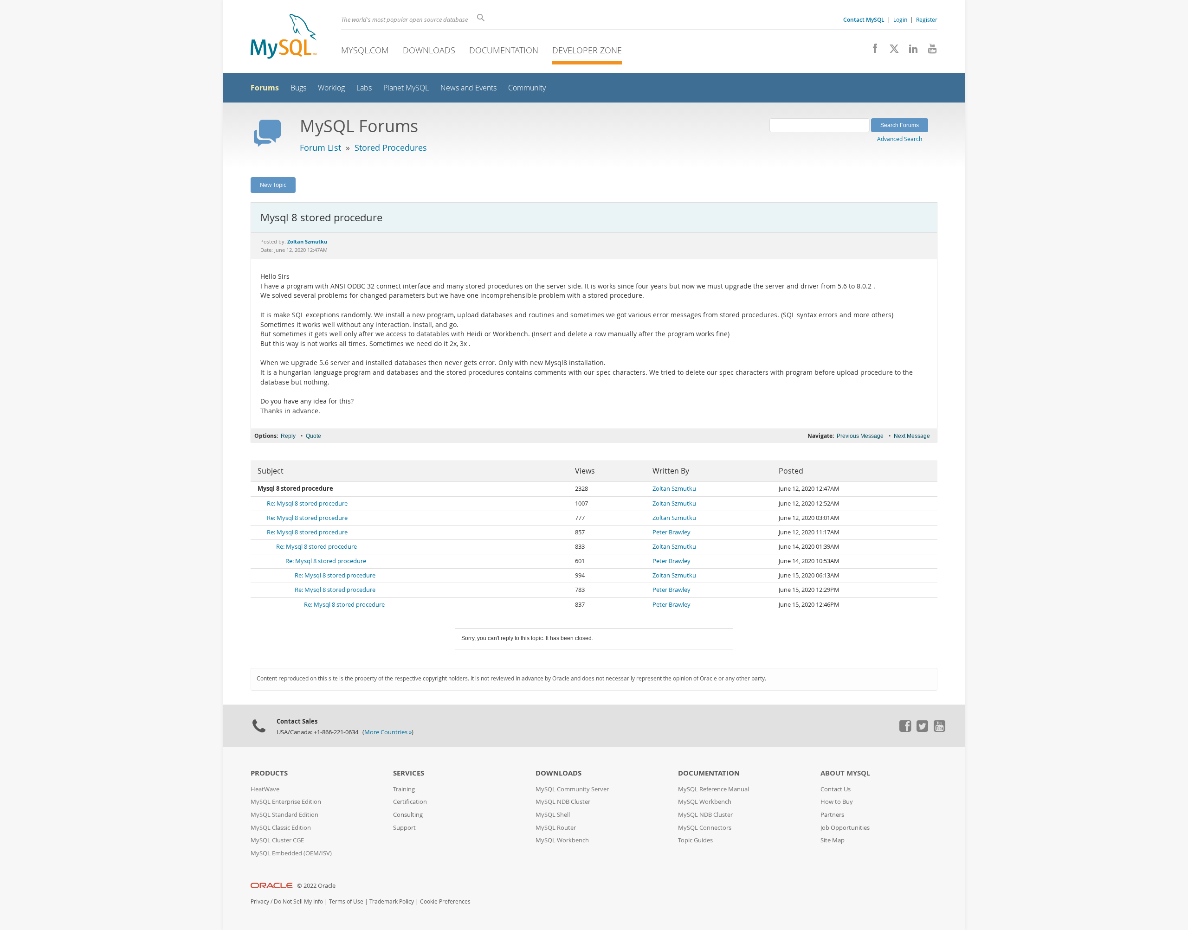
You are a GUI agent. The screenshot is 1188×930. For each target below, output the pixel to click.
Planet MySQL (406, 88)
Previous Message (860, 436)
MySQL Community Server (572, 789)
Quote (313, 436)
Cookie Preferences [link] (445, 901)
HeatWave (265, 789)
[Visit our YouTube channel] (928, 51)
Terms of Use (346, 901)
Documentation (503, 50)
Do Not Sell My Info (298, 901)
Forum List (320, 147)
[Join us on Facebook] (871, 51)
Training (404, 789)
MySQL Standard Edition (284, 815)
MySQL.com (365, 50)
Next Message (912, 436)
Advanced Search (899, 138)
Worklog (331, 88)
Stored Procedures (391, 147)
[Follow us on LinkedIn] (909, 51)
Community (527, 88)
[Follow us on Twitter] (922, 729)
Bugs (298, 88)
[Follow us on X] (890, 51)
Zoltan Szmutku (674, 489)
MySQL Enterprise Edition (286, 802)
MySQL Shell (553, 815)
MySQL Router (556, 828)
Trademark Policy (391, 901)
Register (926, 19)
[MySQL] (283, 37)
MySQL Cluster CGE (277, 840)
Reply (288, 436)
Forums (265, 88)
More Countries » (388, 732)
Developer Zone (587, 50)
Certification (410, 802)
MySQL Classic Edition (281, 828)
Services (408, 773)
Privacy (260, 901)
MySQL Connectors (704, 828)
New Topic (273, 184)
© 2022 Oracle (316, 886)
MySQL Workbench (562, 840)
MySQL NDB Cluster (563, 802)
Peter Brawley (671, 532)
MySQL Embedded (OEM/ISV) (291, 853)
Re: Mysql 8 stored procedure (307, 503)
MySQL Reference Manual (713, 789)
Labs (364, 88)
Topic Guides (695, 840)
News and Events (468, 88)
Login (900, 19)
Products (269, 773)
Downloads (429, 50)
